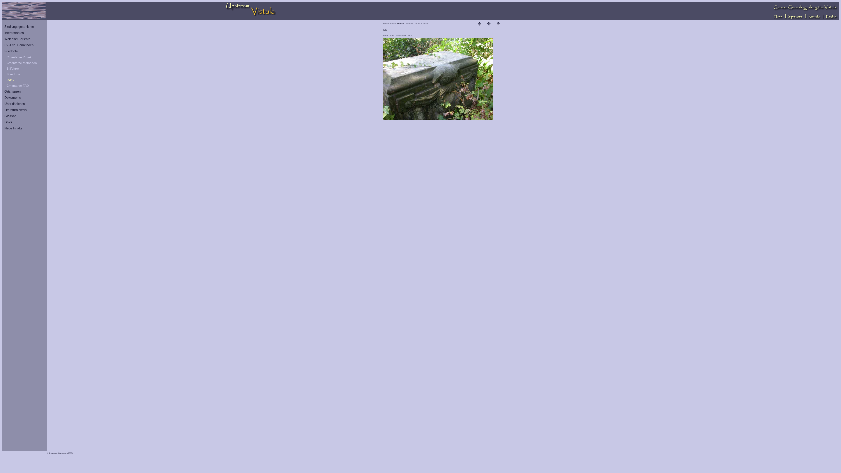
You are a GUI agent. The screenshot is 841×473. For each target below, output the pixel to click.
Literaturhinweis (15, 110)
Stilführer (13, 68)
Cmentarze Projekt (19, 57)
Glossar (10, 116)
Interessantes (14, 33)
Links (8, 122)
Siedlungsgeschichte (19, 26)
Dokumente (12, 97)
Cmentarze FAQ (18, 85)
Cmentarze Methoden (22, 63)
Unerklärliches (14, 104)
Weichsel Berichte (17, 39)
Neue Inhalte (13, 128)
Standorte (13, 74)
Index (10, 80)
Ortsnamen (12, 91)
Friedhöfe (11, 51)
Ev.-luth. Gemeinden (19, 45)
